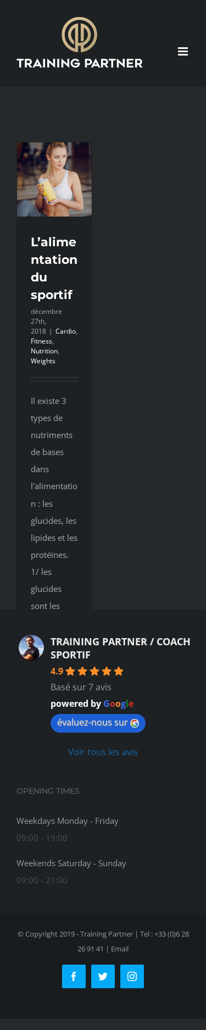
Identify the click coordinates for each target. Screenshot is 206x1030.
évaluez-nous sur (92, 722)
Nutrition (44, 351)
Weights (43, 361)
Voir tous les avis (103, 752)
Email (120, 949)
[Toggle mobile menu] (184, 51)
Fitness (41, 341)
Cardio (65, 331)
